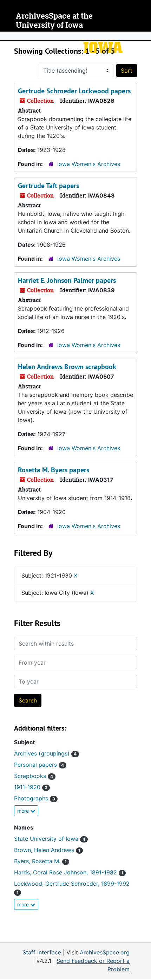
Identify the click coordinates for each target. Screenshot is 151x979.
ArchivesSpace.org (105, 952)
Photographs (34, 798)
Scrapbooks (33, 775)
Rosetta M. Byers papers (53, 469)
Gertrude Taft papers (48, 185)
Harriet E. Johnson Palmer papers (67, 280)
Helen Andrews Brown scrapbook (67, 366)
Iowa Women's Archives (88, 163)
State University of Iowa (49, 838)
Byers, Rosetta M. (40, 861)
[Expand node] (144, 36)
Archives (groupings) (45, 753)
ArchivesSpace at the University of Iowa (54, 20)
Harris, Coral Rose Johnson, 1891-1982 (68, 872)
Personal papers (39, 764)
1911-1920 (30, 787)
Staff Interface (41, 952)
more (23, 811)
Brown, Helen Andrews (47, 849)
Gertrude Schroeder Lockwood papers (74, 90)
